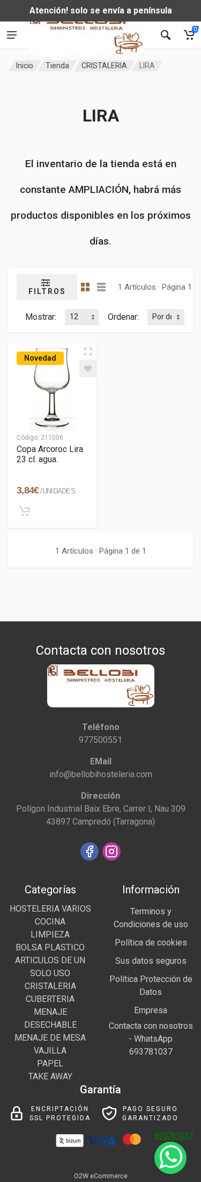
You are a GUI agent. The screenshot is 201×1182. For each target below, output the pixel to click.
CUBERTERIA (50, 999)
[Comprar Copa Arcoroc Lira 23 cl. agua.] (24, 511)
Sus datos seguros (151, 961)
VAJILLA (50, 1050)
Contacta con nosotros (151, 1026)
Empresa (150, 1010)
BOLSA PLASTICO (50, 947)
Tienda (57, 65)
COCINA (50, 921)
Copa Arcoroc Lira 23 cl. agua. (50, 454)
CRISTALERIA (104, 65)
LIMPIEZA (50, 934)
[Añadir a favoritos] (87, 368)
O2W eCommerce (101, 1176)
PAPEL (50, 1063)
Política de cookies (151, 942)
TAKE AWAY (50, 1076)
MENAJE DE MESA (50, 1038)
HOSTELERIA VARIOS (50, 909)
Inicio (24, 65)
